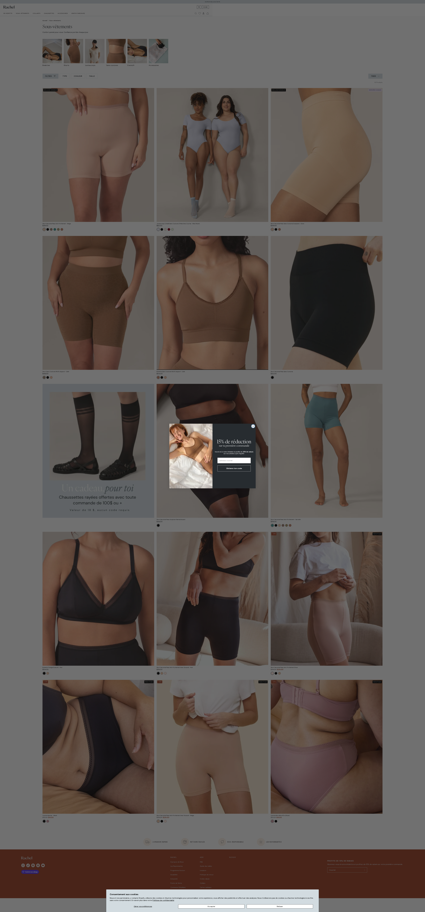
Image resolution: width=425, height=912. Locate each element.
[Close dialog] (253, 426)
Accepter (211, 906)
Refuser (280, 906)
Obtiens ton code (234, 468)
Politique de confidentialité (163, 900)
